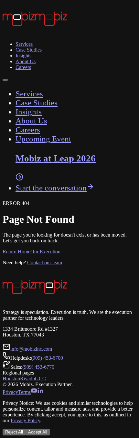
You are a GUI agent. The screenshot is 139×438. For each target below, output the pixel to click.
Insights (23, 55)
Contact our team (44, 262)
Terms (24, 392)
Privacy (10, 392)
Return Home (16, 251)
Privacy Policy (25, 420)
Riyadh (27, 378)
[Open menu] (5, 80)
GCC (40, 378)
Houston (11, 378)
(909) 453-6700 (47, 358)
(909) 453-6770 (38, 367)
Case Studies (29, 50)
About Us (26, 61)
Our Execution (45, 251)
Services (24, 44)
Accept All (37, 432)
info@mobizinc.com (31, 349)
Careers (23, 67)
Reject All (14, 432)
